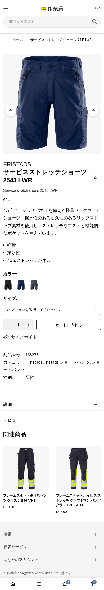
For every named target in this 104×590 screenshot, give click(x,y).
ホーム (17, 39)
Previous (11, 110)
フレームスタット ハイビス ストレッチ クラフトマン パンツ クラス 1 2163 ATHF (78, 500)
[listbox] (47, 286)
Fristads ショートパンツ (67, 362)
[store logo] (52, 8)
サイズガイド (24, 337)
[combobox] (52, 22)
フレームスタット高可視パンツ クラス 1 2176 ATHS (25, 497)
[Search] (94, 22)
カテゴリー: (14, 362)
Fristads (35, 362)
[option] (8, 285)
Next (93, 110)
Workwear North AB (40, 573)
